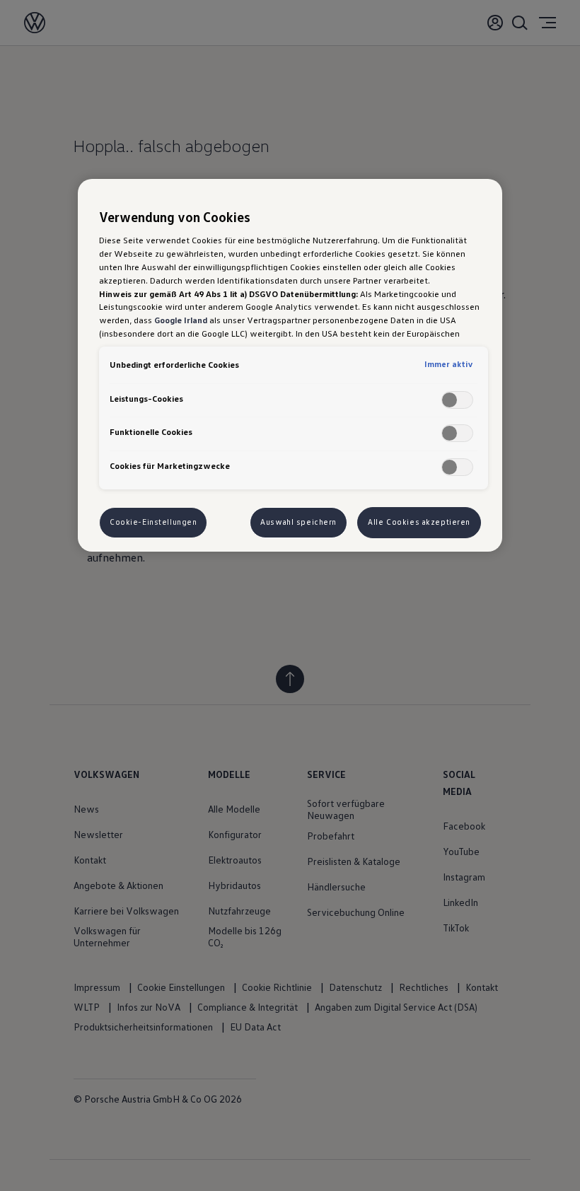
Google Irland (180, 319)
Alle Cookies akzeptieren (419, 522)
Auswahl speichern (298, 522)
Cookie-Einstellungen (153, 522)
